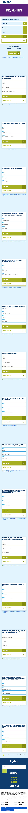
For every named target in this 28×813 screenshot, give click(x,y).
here (23, 799)
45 (14, 754)
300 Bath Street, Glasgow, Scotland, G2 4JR (13, 123)
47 (20, 754)
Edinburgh (14, 777)
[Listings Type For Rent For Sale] (14, 23)
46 (17, 754)
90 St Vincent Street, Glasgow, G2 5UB (12, 168)
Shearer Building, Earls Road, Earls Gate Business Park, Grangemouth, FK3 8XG (12, 214)
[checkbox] (2, 802)
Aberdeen (14, 782)
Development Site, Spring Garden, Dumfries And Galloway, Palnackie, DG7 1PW (13, 631)
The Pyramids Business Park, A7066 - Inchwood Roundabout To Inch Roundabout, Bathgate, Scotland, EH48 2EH (13, 679)
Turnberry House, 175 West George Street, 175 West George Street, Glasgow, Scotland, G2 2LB (13, 726)
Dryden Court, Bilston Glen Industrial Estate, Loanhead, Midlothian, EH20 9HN (12, 538)
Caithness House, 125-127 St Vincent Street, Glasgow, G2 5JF (13, 399)
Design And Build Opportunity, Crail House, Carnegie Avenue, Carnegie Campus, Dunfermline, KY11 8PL (13, 491)
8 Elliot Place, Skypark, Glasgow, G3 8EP (12, 445)
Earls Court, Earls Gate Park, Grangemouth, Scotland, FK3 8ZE (13, 77)
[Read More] (14, 66)
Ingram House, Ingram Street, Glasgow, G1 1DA (13, 585)
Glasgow (14, 780)
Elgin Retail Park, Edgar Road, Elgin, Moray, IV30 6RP (13, 307)
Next (24, 754)
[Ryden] (7, 2)
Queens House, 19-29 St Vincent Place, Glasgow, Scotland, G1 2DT (11, 260)
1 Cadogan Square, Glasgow (9, 353)
